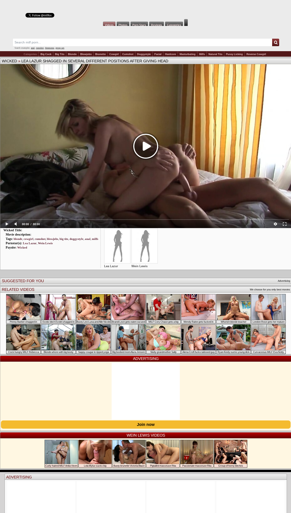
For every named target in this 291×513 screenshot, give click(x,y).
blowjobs (52, 239)
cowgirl (28, 239)
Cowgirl (114, 54)
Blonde (72, 54)
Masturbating (188, 54)
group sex (59, 48)
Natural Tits (215, 54)
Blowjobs (86, 54)
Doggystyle (144, 54)
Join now (146, 424)
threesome (49, 48)
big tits (64, 239)
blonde (18, 239)
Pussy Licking (234, 54)
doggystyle (76, 239)
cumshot (40, 48)
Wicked (9, 61)
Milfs (202, 54)
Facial (157, 54)
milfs (95, 239)
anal (33, 48)
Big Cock (45, 54)
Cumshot (127, 54)
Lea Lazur (30, 243)
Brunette (100, 54)
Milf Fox (145, 9)
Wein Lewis (45, 243)
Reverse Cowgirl (256, 54)
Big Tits (59, 54)
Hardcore (170, 54)
